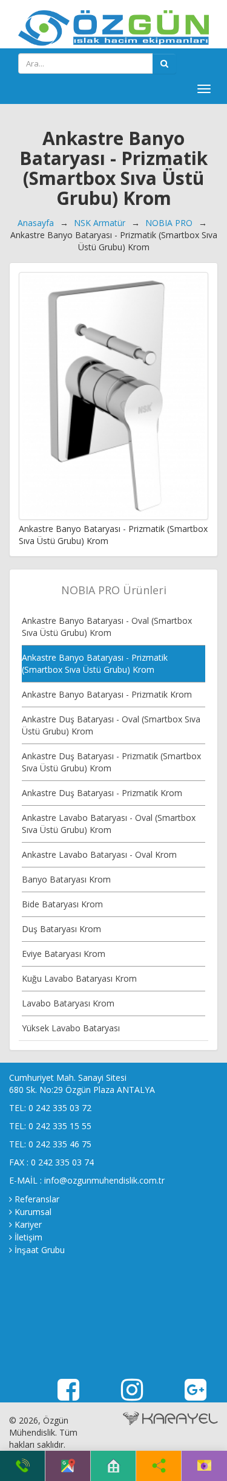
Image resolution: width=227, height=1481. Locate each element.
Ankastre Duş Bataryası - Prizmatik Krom (102, 793)
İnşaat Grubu (40, 1250)
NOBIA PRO (168, 222)
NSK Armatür (99, 222)
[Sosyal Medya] (159, 1466)
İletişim (28, 1237)
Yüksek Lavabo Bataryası (71, 1028)
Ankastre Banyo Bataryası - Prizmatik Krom (107, 694)
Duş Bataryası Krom (61, 929)
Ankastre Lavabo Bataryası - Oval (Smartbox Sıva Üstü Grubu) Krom (109, 823)
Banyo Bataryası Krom (66, 879)
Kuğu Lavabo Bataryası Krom (79, 978)
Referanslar (37, 1199)
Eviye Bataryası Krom (63, 953)
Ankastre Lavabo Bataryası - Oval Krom (99, 854)
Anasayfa (36, 222)
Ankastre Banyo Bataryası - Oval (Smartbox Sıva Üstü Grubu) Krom (107, 626)
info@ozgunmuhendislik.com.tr (104, 1180)
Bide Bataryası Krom (62, 904)
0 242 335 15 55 (59, 1126)
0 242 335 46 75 (59, 1144)
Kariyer (28, 1224)
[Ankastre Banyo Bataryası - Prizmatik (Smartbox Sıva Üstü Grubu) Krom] (113, 396)
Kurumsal (33, 1211)
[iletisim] (204, 1466)
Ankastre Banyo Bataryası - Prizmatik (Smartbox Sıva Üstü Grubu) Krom (95, 663)
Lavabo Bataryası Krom (68, 1003)
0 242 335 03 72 (59, 1107)
